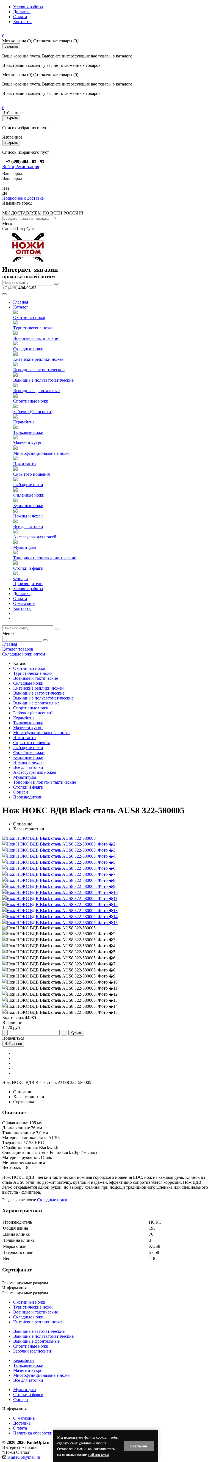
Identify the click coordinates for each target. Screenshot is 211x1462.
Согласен (138, 1446)
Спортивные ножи (30, 401)
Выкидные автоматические (39, 369)
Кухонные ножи (28, 505)
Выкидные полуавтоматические (43, 380)
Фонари (20, 578)
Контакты (22, 21)
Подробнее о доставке (23, 198)
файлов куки (98, 1455)
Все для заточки (28, 526)
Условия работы (28, 6)
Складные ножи (28, 348)
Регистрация (27, 166)
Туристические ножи (33, 328)
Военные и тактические (35, 338)
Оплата (20, 16)
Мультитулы (24, 547)
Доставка (21, 11)
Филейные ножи (29, 495)
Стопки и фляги (28, 568)
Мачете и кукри (28, 442)
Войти (8, 166)
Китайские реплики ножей (38, 359)
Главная (20, 302)
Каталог (20, 307)
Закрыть (11, 46)
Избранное (13, 1044)
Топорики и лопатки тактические (44, 557)
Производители (28, 583)
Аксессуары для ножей (34, 537)
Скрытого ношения (31, 474)
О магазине (24, 603)
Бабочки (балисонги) (32, 411)
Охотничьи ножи (29, 317)
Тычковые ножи (28, 432)
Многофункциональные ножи (41, 453)
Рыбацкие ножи (28, 484)
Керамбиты (23, 422)
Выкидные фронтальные (36, 390)
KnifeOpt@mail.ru (23, 1457)
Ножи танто (24, 463)
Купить (76, 1033)
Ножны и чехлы (28, 516)
